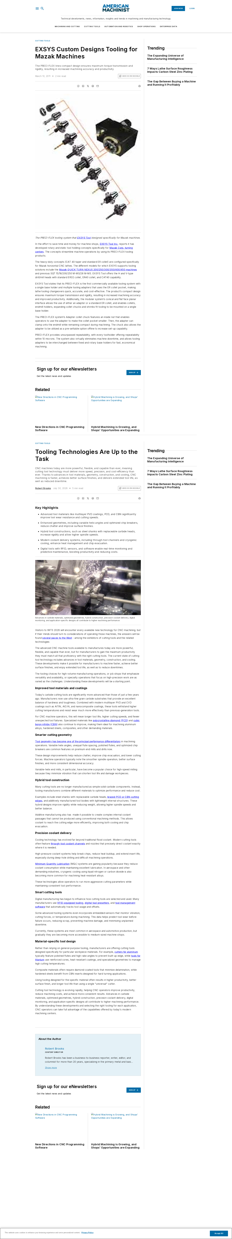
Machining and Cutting (67, 26)
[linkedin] (83, 86)
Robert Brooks (43, 488)
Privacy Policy (87, 1233)
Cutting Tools (92, 26)
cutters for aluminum (126, 951)
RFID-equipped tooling (70, 902)
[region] (116, 1233)
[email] (97, 86)
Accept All (219, 1233)
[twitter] (88, 86)
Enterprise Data (168, 26)
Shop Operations (146, 26)
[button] (37, 8)
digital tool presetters (97, 902)
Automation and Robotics (118, 26)
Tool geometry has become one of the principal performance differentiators (77, 741)
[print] (139, 86)
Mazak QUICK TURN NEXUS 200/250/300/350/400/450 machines (98, 269)
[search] (42, 8)
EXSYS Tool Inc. (109, 243)
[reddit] (92, 86)
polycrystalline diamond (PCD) (110, 720)
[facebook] (78, 86)
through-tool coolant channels (68, 843)
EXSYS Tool (84, 237)
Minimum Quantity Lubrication (52, 863)
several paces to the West (57, 637)
